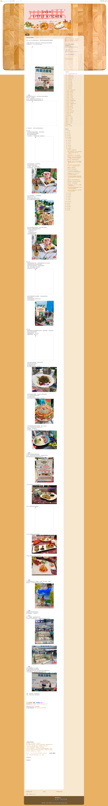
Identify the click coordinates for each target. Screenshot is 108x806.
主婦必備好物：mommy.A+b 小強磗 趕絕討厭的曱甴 (74, 185)
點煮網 (37, 747)
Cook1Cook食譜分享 (30, 747)
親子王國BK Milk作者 (30, 744)
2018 (68, 137)
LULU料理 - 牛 (68, 97)
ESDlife (38, 751)
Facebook (38, 743)
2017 (68, 201)
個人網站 (28, 743)
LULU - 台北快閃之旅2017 (70, 73)
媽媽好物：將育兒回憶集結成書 (73, 179)
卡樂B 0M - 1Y (68, 116)
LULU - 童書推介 (68, 78)
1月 (68, 199)
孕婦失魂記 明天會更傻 (71, 169)
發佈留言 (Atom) (32, 794)
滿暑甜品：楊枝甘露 (71, 167)
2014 (68, 206)
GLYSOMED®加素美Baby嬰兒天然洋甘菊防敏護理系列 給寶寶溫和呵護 (74, 177)
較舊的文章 (59, 791)
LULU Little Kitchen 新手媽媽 (40, 707)
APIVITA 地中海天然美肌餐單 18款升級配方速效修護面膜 (74, 188)
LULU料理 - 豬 (68, 106)
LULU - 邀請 (41, 754)
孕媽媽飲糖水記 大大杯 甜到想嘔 (73, 155)
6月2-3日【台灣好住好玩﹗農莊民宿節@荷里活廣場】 (74, 191)
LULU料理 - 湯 (68, 94)
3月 (68, 196)
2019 (68, 135)
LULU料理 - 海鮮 (68, 93)
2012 (68, 209)
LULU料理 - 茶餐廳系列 (69, 103)
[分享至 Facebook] (53, 753)
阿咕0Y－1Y (67, 125)
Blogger (63, 802)
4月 (68, 194)
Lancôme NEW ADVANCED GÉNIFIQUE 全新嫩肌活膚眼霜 (73, 171)
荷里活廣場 (31, 754)
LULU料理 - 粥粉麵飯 (69, 100)
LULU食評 (67, 115)
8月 (68, 145)
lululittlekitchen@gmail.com (42, 703)
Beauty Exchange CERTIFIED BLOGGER (35, 749)
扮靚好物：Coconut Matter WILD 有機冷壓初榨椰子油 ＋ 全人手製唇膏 (74, 162)
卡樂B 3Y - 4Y (68, 121)
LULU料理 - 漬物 (68, 96)
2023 (68, 130)
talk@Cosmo (33, 751)
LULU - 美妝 (67, 79)
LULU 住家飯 (67, 87)
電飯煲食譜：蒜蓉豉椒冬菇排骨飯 (73, 181)
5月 (68, 193)
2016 (68, 203)
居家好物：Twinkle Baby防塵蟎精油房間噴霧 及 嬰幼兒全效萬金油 (74, 157)
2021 (68, 132)
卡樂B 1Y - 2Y (68, 118)
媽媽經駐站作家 (49, 744)
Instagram (33, 743)
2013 (68, 208)
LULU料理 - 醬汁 (68, 107)
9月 (68, 143)
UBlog (51, 748)
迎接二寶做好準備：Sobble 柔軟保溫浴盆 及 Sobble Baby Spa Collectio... (74, 152)
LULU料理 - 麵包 (68, 112)
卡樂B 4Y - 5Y (68, 122)
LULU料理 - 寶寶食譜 (69, 90)
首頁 (27, 34)
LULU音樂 (67, 113)
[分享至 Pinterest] (54, 753)
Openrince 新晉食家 (30, 748)
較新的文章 (29, 791)
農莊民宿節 (36, 754)
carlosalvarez (55, 802)
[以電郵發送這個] (50, 753)
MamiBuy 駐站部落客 (40, 744)
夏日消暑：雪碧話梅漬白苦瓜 (73, 159)
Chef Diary (42, 747)
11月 (69, 140)
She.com (28, 751)
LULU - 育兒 (67, 81)
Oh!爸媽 (40, 745)
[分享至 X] (52, 753)
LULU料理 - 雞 (68, 109)
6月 (68, 148)
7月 (68, 146)
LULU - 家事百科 (68, 75)
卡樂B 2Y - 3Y (68, 119)
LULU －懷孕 (67, 88)
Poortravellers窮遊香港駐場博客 (42, 748)
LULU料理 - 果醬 (68, 91)
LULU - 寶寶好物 (68, 76)
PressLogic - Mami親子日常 (32, 745)
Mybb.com (45, 745)
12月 (69, 138)
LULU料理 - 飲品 (68, 110)
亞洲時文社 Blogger (49, 749)
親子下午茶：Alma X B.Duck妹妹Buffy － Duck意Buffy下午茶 (73, 165)
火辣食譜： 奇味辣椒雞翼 (72, 183)
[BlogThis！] (51, 753)
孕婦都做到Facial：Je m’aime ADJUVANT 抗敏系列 (73, 174)
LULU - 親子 (67, 82)
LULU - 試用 (67, 84)
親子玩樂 (67, 124)
